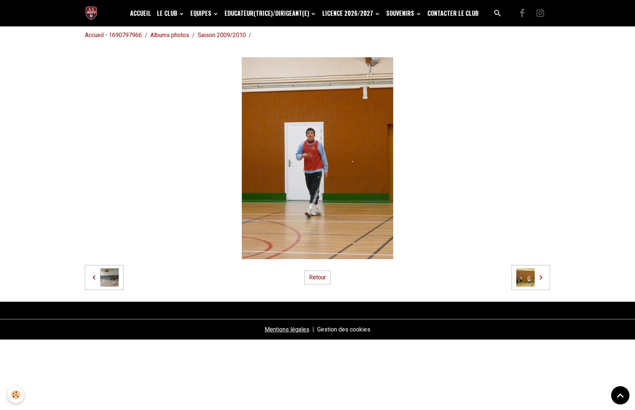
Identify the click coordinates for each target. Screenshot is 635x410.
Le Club (168, 13)
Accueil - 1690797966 (113, 35)
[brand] (93, 13)
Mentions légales (287, 329)
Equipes (201, 13)
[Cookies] (15, 395)
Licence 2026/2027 (348, 13)
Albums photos (169, 35)
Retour (317, 277)
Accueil (140, 13)
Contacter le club (452, 13)
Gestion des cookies (343, 329)
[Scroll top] (620, 395)
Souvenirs (401, 13)
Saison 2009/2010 (222, 35)
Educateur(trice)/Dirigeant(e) (268, 13)
